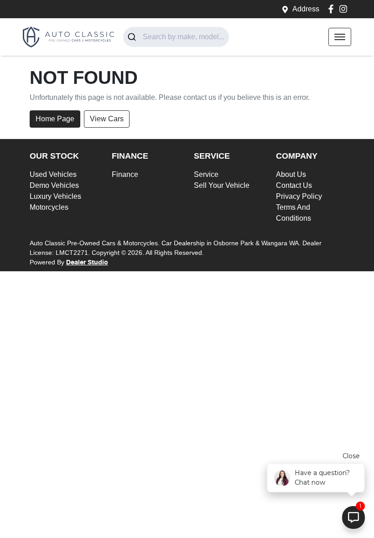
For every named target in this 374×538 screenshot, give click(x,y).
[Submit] (133, 37)
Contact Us (294, 185)
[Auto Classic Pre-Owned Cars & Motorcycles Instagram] (345, 9)
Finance (125, 174)
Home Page (55, 119)
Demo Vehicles (54, 185)
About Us (291, 174)
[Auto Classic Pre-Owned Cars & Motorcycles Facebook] (333, 9)
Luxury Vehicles (55, 196)
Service (206, 174)
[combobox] (176, 37)
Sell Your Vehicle (221, 185)
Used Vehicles (53, 174)
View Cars (107, 119)
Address (305, 9)
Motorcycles (49, 207)
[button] (339, 37)
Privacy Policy (299, 196)
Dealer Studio (87, 262)
